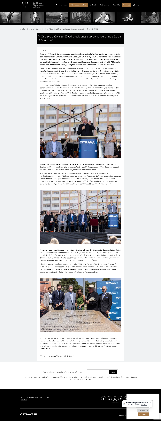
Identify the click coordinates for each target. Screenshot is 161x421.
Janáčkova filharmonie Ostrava (30, 29)
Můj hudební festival (79, 5)
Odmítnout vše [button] (143, 410)
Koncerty (63, 5)
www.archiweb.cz (56, 356)
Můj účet (126, 5)
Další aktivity (105, 5)
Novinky (44, 29)
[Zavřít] (150, 402)
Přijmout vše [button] (143, 414)
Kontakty (116, 5)
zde (89, 379)
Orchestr (93, 5)
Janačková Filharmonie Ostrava (32, 4)
